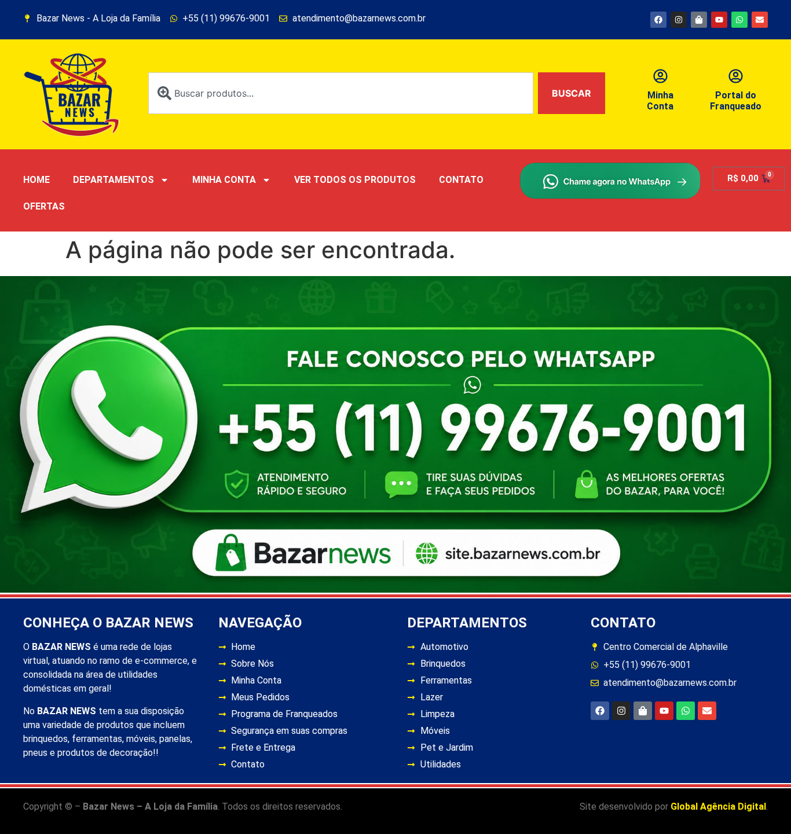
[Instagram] (679, 20)
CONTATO (461, 179)
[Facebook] (658, 20)
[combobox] (340, 93)
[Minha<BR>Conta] (660, 76)
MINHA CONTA (224, 179)
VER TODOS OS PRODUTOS (355, 179)
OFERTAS (44, 206)
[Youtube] (719, 20)
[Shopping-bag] (699, 20)
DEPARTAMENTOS (113, 179)
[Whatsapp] (739, 20)
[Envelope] (760, 20)
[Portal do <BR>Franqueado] (735, 76)
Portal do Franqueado (735, 101)
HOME (36, 179)
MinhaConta (660, 101)
